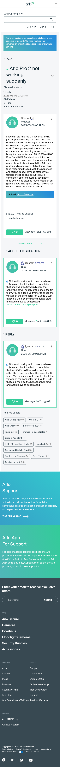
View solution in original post (22, 304)
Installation (42, 444)
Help (52, 27)
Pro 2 (9, 59)
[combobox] (30, 19)
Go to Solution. (25, 194)
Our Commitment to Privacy (16, 700)
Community (36, 674)
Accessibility (46, 749)
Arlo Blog (6, 695)
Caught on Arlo (10, 690)
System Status (37, 679)
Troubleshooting (16, 218)
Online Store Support (40, 685)
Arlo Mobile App (13, 420)
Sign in (43, 27)
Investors (6, 685)
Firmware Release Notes (33, 432)
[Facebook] (3, 760)
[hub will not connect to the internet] (36, 243)
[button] (51, 118)
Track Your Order (38, 690)
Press (5, 679)
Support (34, 668)
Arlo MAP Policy (10, 719)
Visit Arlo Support (11, 516)
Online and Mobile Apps (17, 450)
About (5, 668)
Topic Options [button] (52, 76)
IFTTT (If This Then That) (17, 444)
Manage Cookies (32, 752)
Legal (36, 749)
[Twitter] (21, 760)
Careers (6, 674)
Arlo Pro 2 (33, 420)
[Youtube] (31, 760)
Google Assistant (13, 438)
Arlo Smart (10, 426)
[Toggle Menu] (56, 3)
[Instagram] (12, 760)
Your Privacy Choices (10, 752)
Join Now (31, 27)
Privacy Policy (7, 749)
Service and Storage (15, 456)
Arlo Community (13, 14)
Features (9, 432)
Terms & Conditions (23, 749)
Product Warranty (39, 700)
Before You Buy (30, 426)
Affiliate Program (10, 725)
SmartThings (39, 456)
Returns (34, 695)
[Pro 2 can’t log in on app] (41, 243)
